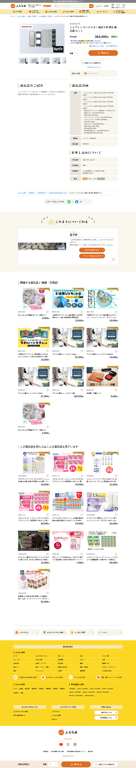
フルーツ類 (105, 656)
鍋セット (16, 667)
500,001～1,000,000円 (76, 695)
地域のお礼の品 (62, 667)
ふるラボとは (55, 711)
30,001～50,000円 (107, 688)
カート (123, 7)
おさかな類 (39, 659)
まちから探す (22, 193)
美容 (14, 670)
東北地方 (27, 688)
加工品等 (60, 663)
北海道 (21, 688)
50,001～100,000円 (75, 692)
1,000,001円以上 (89, 695)
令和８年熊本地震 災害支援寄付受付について (68, 1)
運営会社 (90, 751)
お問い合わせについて (94, 67)
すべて (15, 656)
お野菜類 (60, 659)
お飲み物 (16, 663)
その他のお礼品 (106, 670)
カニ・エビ (16, 659)
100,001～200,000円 (89, 692)
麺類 (81, 663)
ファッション (39, 670)
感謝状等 (82, 670)
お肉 (81, 656)
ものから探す (21, 16)
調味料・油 (105, 663)
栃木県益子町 (42, 193)
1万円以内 (72, 688)
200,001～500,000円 (103, 692)
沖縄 (21, 693)
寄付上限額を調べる (19, 715)
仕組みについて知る (97, 46)
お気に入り (118, 7)
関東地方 (32, 193)
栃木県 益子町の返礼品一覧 (57, 193)
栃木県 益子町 (75, 24)
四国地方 (62, 688)
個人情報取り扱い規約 (57, 751)
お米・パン (61, 656)
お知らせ (54, 719)
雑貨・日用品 (32, 16)
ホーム (12, 16)
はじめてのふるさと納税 (20, 711)
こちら (99, 43)
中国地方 (55, 688)
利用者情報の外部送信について (76, 751)
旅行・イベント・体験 (42, 667)
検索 (91, 6)
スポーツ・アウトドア (108, 667)
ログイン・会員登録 (103, 6)
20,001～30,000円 (95, 688)
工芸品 (60, 670)
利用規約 (45, 751)
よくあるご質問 (56, 715)
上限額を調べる (113, 46)
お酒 (103, 659)
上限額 (112, 7)
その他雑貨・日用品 (45, 16)
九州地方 (16, 693)
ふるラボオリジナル (41, 656)
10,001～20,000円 (82, 688)
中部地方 (41, 688)
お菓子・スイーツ (41, 663)
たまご (82, 659)
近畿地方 (48, 688)
